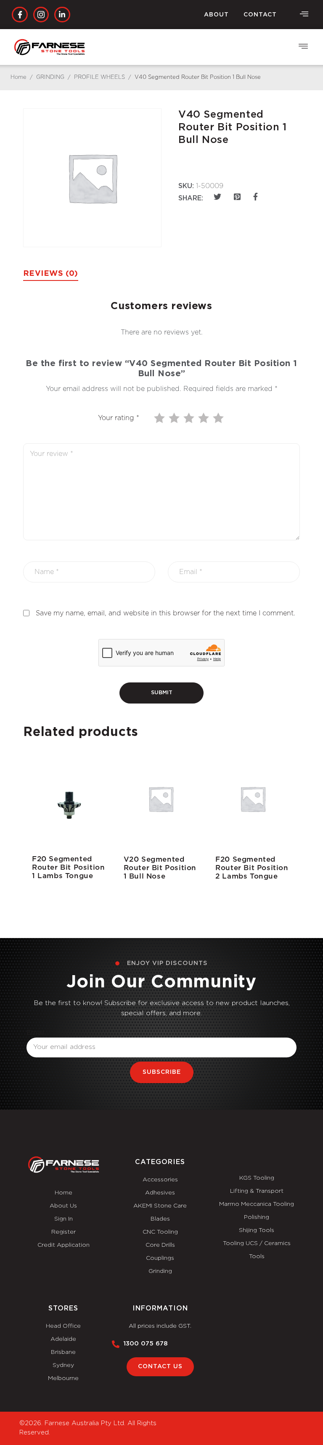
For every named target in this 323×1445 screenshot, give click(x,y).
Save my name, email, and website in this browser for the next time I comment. (165, 613)
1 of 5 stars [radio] (160, 417)
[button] (304, 14)
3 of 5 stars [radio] (189, 417)
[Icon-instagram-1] (41, 14)
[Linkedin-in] (62, 14)
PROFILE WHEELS (99, 77)
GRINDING (50, 77)
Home (18, 77)
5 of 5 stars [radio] (219, 417)
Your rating (118, 418)
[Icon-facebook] (19, 14)
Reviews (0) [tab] (50, 274)
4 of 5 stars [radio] (204, 417)
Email (35, 1032)
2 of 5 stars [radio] (175, 417)
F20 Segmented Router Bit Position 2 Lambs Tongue (251, 868)
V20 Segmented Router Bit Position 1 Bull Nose (160, 868)
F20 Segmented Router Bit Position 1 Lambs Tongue (68, 867)
